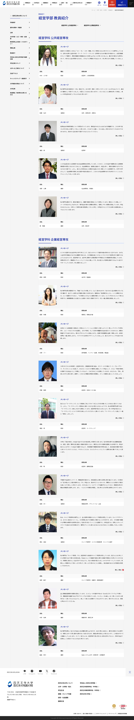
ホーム (93, 10)
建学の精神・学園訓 (16, 27)
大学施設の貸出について (17, 83)
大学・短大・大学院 (102, 10)
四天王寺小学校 (85, 694)
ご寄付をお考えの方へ (76, 3)
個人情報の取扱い (88, 713)
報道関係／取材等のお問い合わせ (18, 94)
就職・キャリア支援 (64, 694)
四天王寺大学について (19, 16)
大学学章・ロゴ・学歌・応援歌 (18, 38)
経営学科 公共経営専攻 (68, 25)
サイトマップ (112, 713)
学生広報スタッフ (15, 63)
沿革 (11, 32)
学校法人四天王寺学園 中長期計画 (18, 58)
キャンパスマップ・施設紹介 (18, 78)
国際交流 (61, 701)
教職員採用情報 (122, 713)
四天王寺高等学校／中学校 (88, 687)
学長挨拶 (12, 22)
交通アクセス (14, 73)
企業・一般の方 (63, 3)
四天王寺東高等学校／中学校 (89, 690)
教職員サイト (88, 3)
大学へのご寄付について (17, 68)
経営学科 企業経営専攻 (91, 25)
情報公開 (12, 48)
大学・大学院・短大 (64, 687)
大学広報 (12, 89)
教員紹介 (111, 10)
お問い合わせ (77, 713)
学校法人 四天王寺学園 (87, 683)
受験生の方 (26, 3)
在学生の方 (35, 3)
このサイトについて (101, 713)
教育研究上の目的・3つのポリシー (18, 43)
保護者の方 (44, 3)
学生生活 (61, 690)
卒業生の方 (53, 3)
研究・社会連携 (63, 697)
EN (100, 5)
